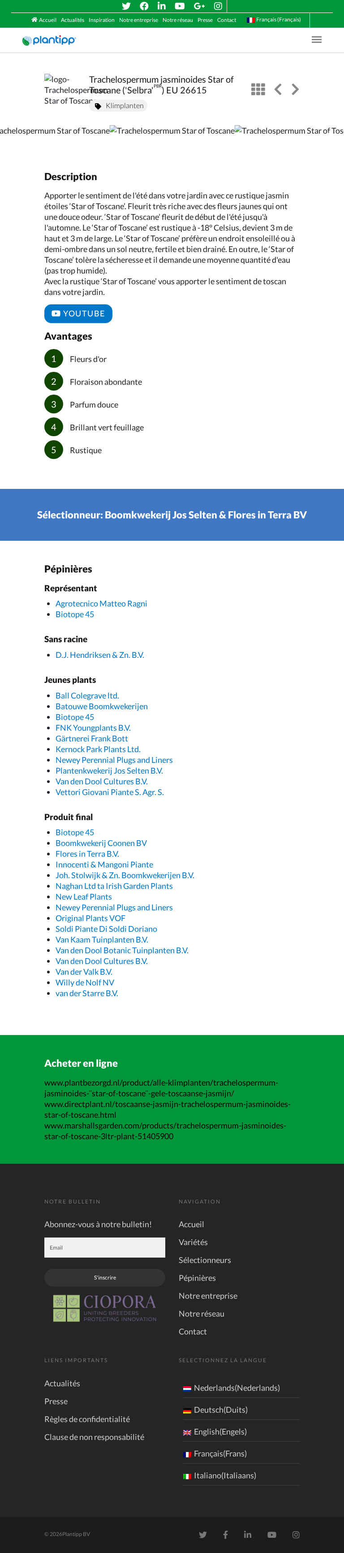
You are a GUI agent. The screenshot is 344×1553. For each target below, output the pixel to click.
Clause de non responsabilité (94, 1437)
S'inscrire (105, 1277)
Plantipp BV (76, 1534)
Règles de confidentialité (87, 1419)
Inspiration (102, 20)
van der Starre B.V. (87, 993)
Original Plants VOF (90, 918)
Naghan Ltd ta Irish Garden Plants (114, 886)
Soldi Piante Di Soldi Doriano (106, 929)
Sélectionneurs (205, 1260)
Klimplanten (125, 105)
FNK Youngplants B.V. (93, 727)
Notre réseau (178, 20)
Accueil (47, 20)
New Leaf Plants (84, 896)
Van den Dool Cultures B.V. (102, 781)
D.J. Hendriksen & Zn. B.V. (100, 655)
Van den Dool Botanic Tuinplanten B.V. (122, 950)
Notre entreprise (138, 20)
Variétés (193, 1242)
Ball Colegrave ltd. (87, 695)
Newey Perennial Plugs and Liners (114, 760)
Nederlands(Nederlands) (237, 1388)
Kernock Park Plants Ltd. (98, 749)
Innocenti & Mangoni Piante (104, 864)
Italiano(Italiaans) (225, 1475)
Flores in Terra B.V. (87, 854)
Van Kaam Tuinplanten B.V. (102, 939)
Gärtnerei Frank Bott (92, 738)
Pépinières (197, 1278)
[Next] (330, 138)
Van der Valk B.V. (84, 971)
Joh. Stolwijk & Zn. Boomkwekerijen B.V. (125, 875)
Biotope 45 (75, 614)
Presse (205, 20)
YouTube (83, 313)
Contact (226, 20)
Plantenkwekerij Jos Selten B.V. (109, 770)
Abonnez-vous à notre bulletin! (98, 1224)
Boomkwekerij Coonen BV (101, 843)
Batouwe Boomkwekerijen (102, 706)
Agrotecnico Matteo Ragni (101, 603)
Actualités (72, 20)
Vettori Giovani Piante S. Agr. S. (110, 792)
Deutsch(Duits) (221, 1409)
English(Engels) (220, 1431)
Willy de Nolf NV (85, 982)
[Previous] (14, 138)
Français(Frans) (220, 1453)
